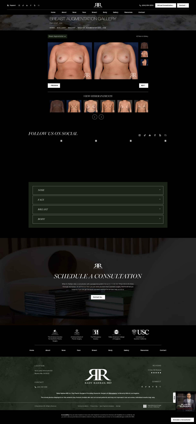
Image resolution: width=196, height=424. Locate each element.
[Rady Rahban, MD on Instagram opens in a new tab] (19, 5)
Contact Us (97, 297)
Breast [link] (94, 12)
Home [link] (53, 12)
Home (52, 28)
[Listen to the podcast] (186, 401)
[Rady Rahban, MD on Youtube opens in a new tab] (27, 5)
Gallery (61, 28)
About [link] (64, 12)
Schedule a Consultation (98, 277)
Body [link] (105, 12)
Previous (54, 86)
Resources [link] (129, 12)
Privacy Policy (94, 406)
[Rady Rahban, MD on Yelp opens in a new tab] (34, 5)
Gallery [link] (115, 12)
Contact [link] (142, 12)
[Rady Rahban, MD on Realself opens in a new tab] (38, 5)
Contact (182, 5)
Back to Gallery (143, 36)
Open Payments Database (107, 406)
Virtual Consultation (165, 5)
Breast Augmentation (89, 28)
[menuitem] (19, 5)
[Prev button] (94, 116)
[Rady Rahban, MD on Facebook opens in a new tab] (31, 5)
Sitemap (118, 406)
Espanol (13, 5)
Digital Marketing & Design (154, 406)
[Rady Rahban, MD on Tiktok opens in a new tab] (23, 5)
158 (104, 28)
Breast (72, 28)
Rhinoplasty (113, 393)
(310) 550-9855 (130, 417)
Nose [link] (74, 12)
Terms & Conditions (83, 406)
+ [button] (160, 189)
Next (143, 86)
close (174, 398)
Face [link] (84, 12)
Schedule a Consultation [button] (182, 420)
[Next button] (101, 116)
